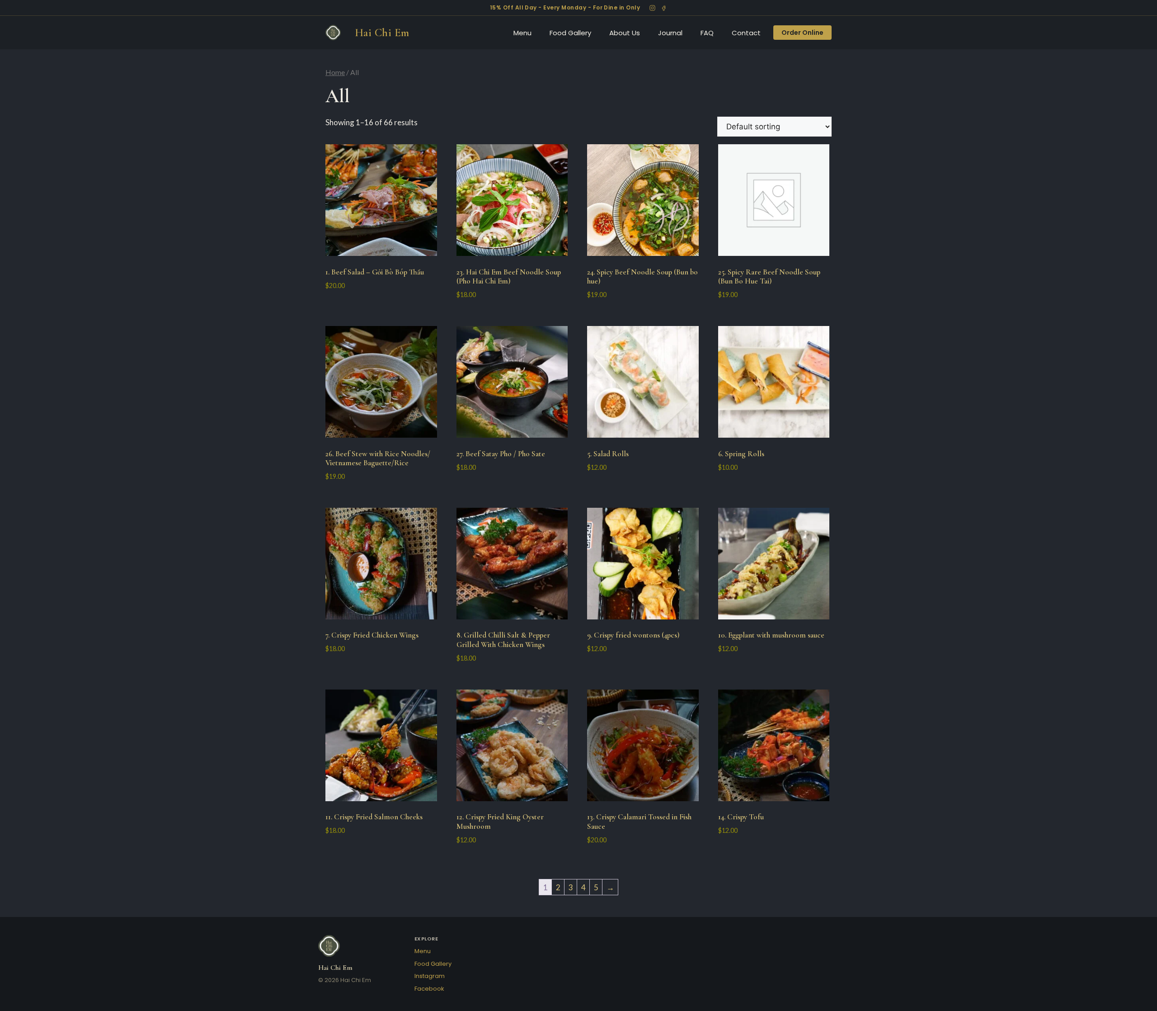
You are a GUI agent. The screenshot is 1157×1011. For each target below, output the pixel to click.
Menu (522, 33)
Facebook (429, 988)
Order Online (802, 32)
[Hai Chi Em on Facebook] (663, 8)
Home (335, 72)
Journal (670, 33)
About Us (624, 33)
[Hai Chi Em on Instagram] (652, 8)
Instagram (429, 976)
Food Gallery (570, 33)
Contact (746, 33)
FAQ (707, 33)
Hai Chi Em (382, 32)
